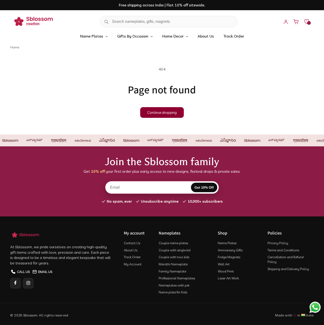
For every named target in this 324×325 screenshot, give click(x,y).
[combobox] (168, 22)
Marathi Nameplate (173, 264)
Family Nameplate (172, 271)
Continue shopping (162, 112)
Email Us (45, 271)
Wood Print (226, 271)
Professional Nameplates (177, 278)
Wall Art (224, 264)
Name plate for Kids (173, 292)
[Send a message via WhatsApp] (315, 307)
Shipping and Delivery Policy (288, 269)
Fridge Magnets (229, 257)
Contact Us (132, 243)
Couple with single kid (174, 250)
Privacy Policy (278, 243)
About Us (130, 250)
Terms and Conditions (283, 250)
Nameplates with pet (174, 285)
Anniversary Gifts (230, 250)
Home (14, 47)
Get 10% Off (204, 187)
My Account (133, 264)
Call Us (23, 271)
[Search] (106, 22)
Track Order (132, 257)
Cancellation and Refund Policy (286, 259)
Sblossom (30, 315)
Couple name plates (173, 243)
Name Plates (227, 243)
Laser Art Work (228, 278)
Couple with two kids (174, 257)
